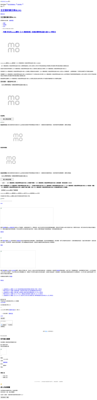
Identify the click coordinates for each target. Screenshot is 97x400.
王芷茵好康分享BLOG (11, 10)
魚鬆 (2, 245)
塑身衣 (2, 231)
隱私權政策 (56, 381)
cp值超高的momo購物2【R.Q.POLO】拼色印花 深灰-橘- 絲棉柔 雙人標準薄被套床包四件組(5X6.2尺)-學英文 (28, 295)
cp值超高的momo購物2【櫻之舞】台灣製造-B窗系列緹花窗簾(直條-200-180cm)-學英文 (23, 292)
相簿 (4, 23)
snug (2, 203)
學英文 (2, 280)
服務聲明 (61, 381)
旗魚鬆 (58, 270)
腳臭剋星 (12, 227)
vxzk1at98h (3, 302)
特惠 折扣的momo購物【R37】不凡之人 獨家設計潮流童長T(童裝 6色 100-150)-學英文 (23, 293)
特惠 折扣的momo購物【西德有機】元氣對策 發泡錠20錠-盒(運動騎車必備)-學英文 (22, 290)
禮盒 (11, 276)
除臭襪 (4, 227)
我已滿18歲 (3, 397)
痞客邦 (10, 309)
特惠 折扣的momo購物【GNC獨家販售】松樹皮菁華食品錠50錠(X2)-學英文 (29, 32)
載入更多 (2, 318)
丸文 (8, 270)
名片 (4, 26)
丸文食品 (13, 270)
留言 (14, 309)
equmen (9, 240)
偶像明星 (11, 20)
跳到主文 (3, 14)
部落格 (4, 24)
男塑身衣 (19, 240)
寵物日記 (11, 313)
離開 (7, 397)
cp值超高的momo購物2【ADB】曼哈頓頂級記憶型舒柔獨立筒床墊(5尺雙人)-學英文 (22, 289)
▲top (2, 315)
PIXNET (38, 381)
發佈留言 (2, 326)
